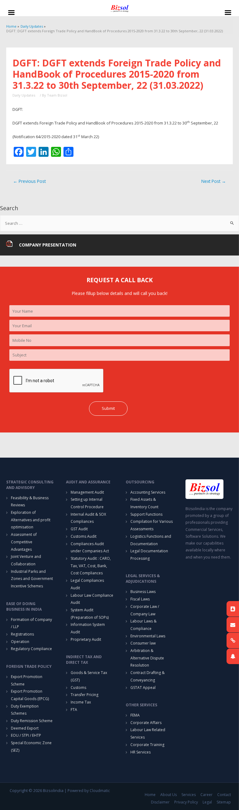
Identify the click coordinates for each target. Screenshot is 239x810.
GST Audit (79, 529)
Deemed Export (25, 728)
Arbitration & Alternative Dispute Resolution (147, 658)
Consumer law (143, 643)
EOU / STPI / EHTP (26, 735)
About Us (168, 794)
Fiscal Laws (140, 599)
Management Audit (87, 492)
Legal (207, 802)
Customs (78, 687)
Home (150, 794)
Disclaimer (160, 802)
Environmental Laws (147, 636)
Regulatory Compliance (31, 648)
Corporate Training (147, 744)
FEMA (135, 715)
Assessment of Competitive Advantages (24, 542)
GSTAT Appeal (143, 687)
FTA (74, 709)
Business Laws (143, 591)
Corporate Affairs (146, 722)
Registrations (22, 634)
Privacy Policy (186, 802)
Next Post (213, 181)
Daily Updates (23, 95)
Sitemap (224, 802)
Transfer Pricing (84, 694)
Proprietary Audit (86, 639)
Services (188, 794)
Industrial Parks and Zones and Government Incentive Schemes (32, 579)
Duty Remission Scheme (32, 720)
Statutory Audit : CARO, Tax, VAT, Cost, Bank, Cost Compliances (91, 566)
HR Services (140, 752)
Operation (20, 641)
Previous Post (29, 181)
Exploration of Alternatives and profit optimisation (30, 520)
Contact (224, 794)
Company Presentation (47, 245)
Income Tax (81, 702)
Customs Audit (83, 536)
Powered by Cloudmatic (89, 790)
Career (206, 794)
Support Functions (146, 514)
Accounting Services (147, 492)
